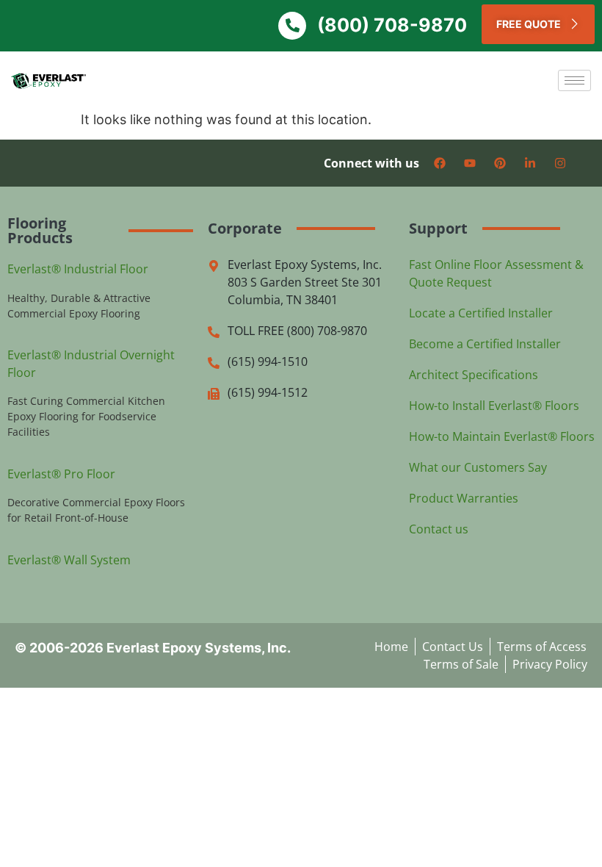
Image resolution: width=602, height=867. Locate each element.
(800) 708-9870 (392, 25)
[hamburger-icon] (574, 80)
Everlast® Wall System (69, 560)
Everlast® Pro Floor (61, 474)
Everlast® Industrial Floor (77, 269)
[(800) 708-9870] (292, 26)
